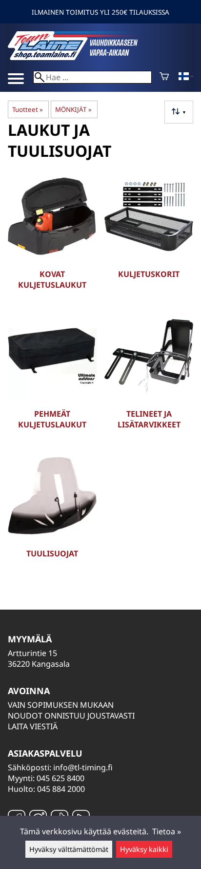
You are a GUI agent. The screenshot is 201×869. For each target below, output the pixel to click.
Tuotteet (27, 109)
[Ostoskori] (164, 77)
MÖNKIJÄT (73, 109)
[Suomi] (186, 77)
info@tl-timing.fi (83, 767)
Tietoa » (166, 831)
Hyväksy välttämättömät (68, 849)
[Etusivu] (81, 57)
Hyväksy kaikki (144, 849)
